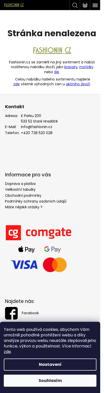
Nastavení (50, 364)
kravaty (70, 66)
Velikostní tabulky (20, 189)
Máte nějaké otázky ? (23, 207)
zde (7, 352)
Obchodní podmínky (23, 195)
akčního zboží (78, 84)
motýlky (86, 66)
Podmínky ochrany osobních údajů (35, 201)
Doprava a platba (20, 183)
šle (56, 71)
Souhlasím (50, 380)
